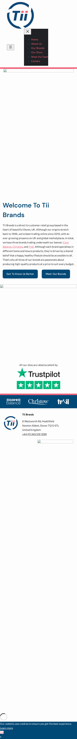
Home (34, 39)
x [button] (0, 736)
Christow (18, 246)
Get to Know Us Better (20, 274)
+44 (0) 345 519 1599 (34, 434)
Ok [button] (2, 732)
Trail (31, 246)
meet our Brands (56, 274)
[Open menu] (10, 47)
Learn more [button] (6, 728)
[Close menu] (27, 32)
